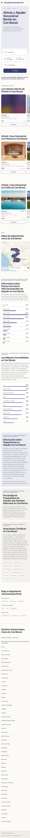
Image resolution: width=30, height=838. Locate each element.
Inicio (4, 8)
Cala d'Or (3, 728)
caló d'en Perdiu (5, 736)
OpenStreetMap (6, 269)
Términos (9, 835)
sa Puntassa (4, 685)
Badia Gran (4, 759)
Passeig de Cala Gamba (7, 782)
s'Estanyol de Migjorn (6, 705)
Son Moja (3, 712)
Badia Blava (4, 751)
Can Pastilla (4, 794)
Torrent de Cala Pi (5, 716)
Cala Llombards (5, 650)
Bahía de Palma (5, 755)
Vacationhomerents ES (13, 3)
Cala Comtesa (4, 775)
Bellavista (3, 763)
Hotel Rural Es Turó (6, 213)
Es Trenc (3, 681)
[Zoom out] (28, 245)
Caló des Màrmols (5, 662)
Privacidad (3, 835)
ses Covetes (4, 701)
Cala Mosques (5, 786)
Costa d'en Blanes (5, 806)
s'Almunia (3, 693)
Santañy (3, 697)
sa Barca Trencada (6, 724)
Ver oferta (13, 124)
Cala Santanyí (4, 658)
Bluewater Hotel (5, 117)
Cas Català (4, 798)
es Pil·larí (3, 817)
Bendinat (3, 767)
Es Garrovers (4, 674)
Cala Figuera (4, 732)
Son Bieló (3, 709)
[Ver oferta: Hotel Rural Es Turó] (13, 199)
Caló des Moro (5, 666)
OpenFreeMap (6, 267)
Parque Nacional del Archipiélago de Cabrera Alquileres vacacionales (15, 642)
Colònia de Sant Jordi (6, 670)
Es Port (3, 647)
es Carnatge (4, 813)
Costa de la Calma (5, 802)
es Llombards (4, 678)
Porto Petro (4, 740)
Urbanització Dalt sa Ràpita (8, 720)
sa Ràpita (3, 689)
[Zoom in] (28, 243)
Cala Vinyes (4, 790)
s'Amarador (4, 747)
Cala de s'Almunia (5, 654)
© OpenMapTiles (12, 267)
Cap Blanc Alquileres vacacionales (10, 637)
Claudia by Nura (5, 164)
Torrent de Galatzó (6, 821)
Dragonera (4, 809)
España (8, 8)
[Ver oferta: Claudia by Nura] (13, 151)
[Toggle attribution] (28, 268)
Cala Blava (4, 771)
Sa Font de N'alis (5, 744)
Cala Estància (4, 778)
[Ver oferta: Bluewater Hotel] (13, 103)
